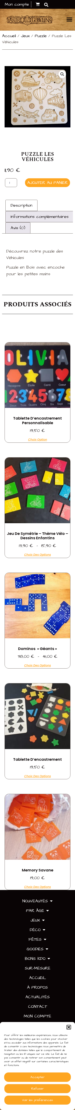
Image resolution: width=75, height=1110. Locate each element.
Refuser (37, 1088)
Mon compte (37, 1016)
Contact (37, 1006)
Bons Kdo (35, 959)
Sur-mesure (37, 968)
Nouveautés (35, 901)
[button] (69, 1027)
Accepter (37, 1077)
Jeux (25, 36)
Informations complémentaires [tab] (40, 217)
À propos (37, 987)
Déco (35, 930)
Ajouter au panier (47, 183)
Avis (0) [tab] (18, 228)
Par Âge (35, 911)
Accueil (9, 36)
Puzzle (41, 36)
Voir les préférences (37, 1100)
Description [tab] (21, 205)
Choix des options (37, 554)
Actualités (37, 997)
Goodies (35, 949)
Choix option (37, 439)
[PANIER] (37, 4)
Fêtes (35, 939)
